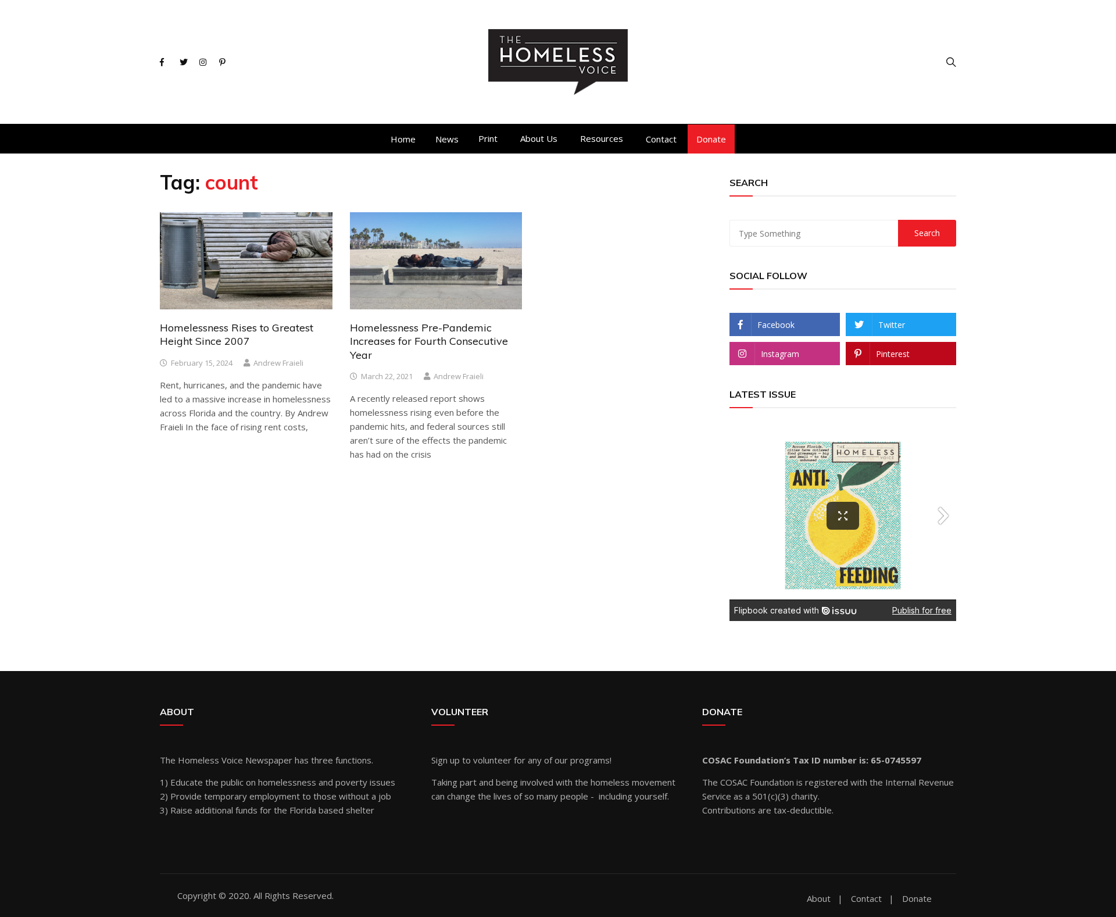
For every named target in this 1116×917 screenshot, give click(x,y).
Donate (711, 139)
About (819, 898)
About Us (538, 138)
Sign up (445, 760)
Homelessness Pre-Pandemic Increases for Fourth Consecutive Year (429, 341)
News (447, 139)
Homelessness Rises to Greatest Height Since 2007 (236, 334)
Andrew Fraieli (278, 363)
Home (403, 139)
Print (488, 138)
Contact (661, 139)
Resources (601, 138)
